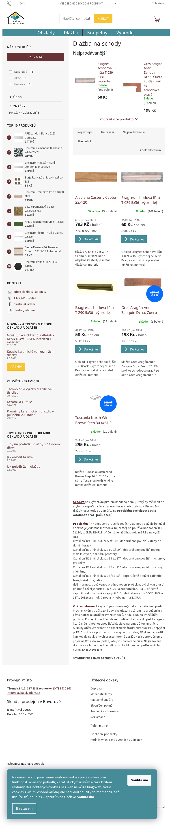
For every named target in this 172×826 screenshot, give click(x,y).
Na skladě (23, 72)
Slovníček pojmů (101, 706)
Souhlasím (139, 780)
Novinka (22, 84)
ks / (35, 57)
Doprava (96, 689)
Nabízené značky (101, 700)
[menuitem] (46, 32)
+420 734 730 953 (60, 689)
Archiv (16, 366)
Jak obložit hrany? (20, 457)
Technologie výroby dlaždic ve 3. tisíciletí (31, 390)
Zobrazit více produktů (117, 119)
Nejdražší (107, 132)
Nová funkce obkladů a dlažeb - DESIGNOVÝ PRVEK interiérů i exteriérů (30, 338)
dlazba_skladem (25, 310)
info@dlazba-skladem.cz (30, 292)
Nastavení (24, 808)
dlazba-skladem (24, 304)
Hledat (103, 18)
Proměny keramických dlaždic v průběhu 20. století (30, 413)
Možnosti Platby (101, 694)
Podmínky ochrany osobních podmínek (116, 740)
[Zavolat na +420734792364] (13, 3)
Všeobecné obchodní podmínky (81, 4)
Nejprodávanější (134, 132)
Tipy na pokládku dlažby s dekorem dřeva (33, 445)
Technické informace (104, 711)
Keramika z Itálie (19, 401)
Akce (20, 78)
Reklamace (97, 717)
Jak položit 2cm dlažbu (24, 466)
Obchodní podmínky (103, 734)
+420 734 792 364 (25, 298)
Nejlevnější (84, 132)
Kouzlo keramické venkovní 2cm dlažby (30, 353)
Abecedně (84, 141)
